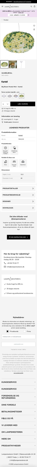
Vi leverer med (9, 425)
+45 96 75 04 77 (13, 263)
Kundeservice (9, 382)
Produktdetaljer (10, 188)
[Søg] (31, 6)
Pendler (6, 20)
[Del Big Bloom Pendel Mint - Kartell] (34, 29)
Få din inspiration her (17, 237)
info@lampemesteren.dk (15, 267)
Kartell (20, 135)
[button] (4, 64)
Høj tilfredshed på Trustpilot (22, 1)
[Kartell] (11, 82)
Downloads (8, 208)
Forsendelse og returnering (10, 396)
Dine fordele (9, 404)
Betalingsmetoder (12, 411)
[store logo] (13, 6)
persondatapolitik (18, 373)
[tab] (18, 382)
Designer (6, 201)
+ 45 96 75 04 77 (24, 457)
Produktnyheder (11, 445)
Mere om (6, 438)
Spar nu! (20, 12)
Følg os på (7, 418)
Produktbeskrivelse (11, 195)
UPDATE (17, 15)
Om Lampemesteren (12, 432)
